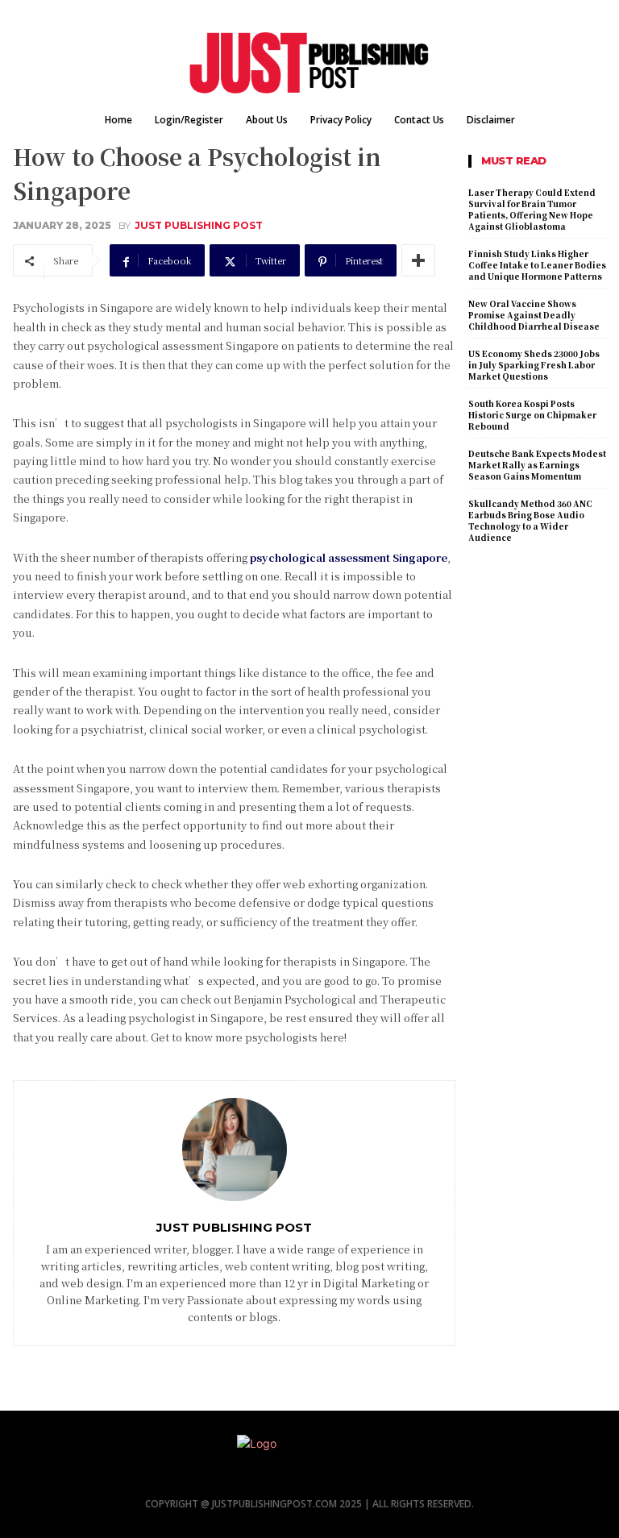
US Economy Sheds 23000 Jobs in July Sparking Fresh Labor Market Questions (534, 364)
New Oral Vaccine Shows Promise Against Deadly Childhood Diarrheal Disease (534, 314)
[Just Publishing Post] (234, 1149)
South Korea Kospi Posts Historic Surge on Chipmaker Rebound (532, 414)
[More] (418, 260)
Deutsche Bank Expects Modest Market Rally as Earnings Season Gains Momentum (537, 464)
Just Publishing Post (199, 226)
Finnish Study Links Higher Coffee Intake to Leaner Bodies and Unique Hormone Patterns (537, 264)
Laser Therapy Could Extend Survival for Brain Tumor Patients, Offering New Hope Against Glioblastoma (532, 209)
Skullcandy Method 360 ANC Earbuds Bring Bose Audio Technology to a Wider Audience (530, 520)
